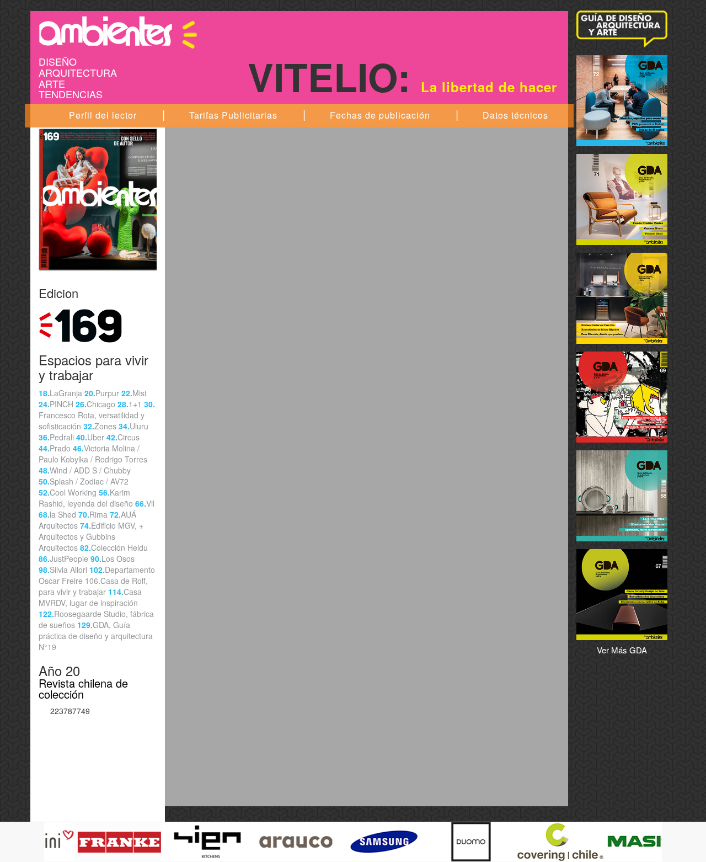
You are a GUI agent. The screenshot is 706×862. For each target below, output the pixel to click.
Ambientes (119, 31)
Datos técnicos (515, 115)
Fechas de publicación (380, 115)
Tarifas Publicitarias (233, 115)
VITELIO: (402, 76)
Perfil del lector (103, 115)
